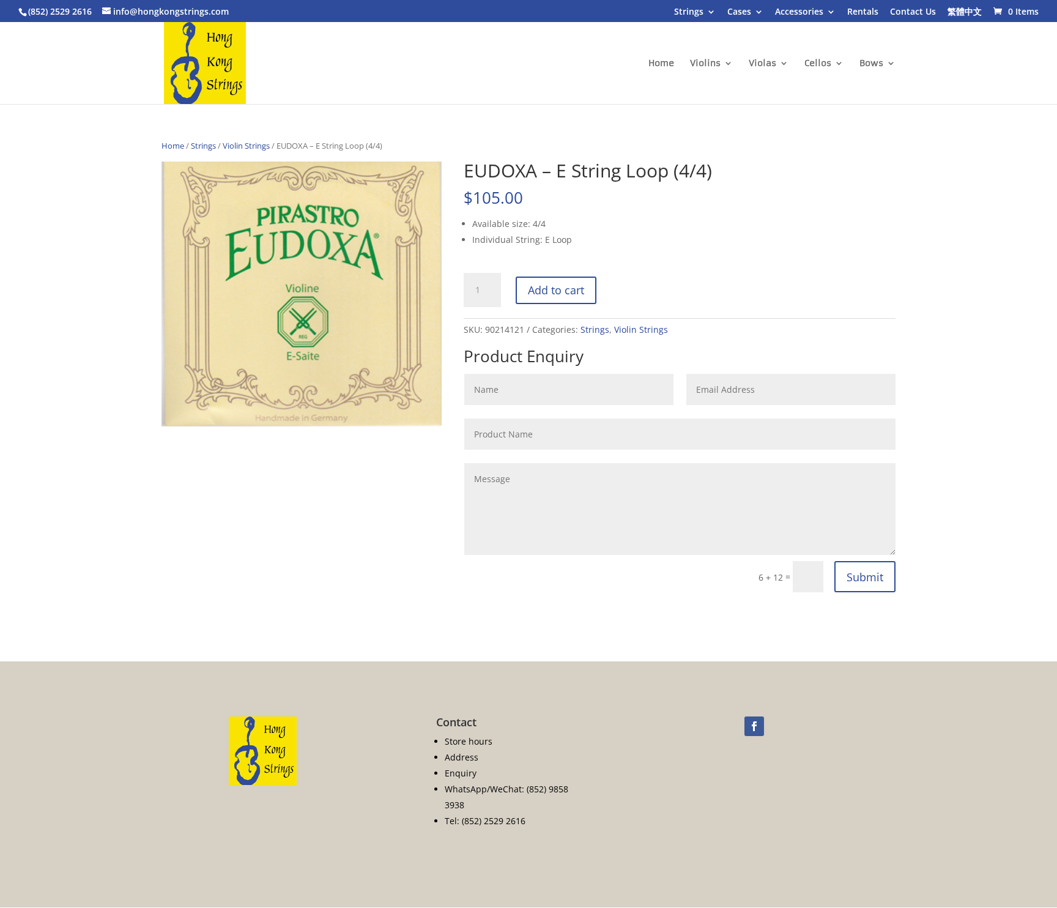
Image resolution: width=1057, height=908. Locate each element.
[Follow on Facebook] (754, 726)
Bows (871, 64)
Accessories (799, 12)
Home (661, 64)
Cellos (817, 64)
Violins (705, 64)
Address (461, 757)
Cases (739, 12)
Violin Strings (246, 145)
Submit (865, 577)
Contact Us (913, 12)
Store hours (468, 741)
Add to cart (556, 290)
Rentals (862, 12)
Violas (762, 64)
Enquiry (461, 773)
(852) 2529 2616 (60, 11)
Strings (688, 12)
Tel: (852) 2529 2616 (485, 821)
